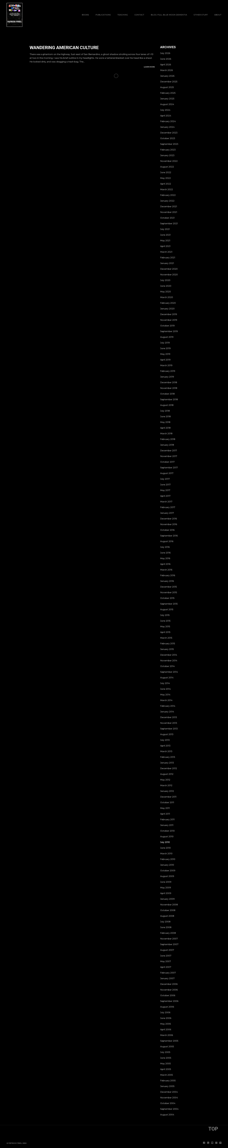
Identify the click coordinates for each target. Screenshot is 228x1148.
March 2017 (166, 501)
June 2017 (165, 484)
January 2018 (167, 445)
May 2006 (165, 1024)
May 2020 (165, 291)
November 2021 (168, 212)
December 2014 (168, 655)
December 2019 (168, 314)
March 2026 (166, 70)
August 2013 (166, 734)
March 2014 (166, 700)
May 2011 (165, 808)
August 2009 (167, 876)
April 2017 (165, 496)
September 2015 (169, 604)
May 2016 (165, 558)
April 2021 (165, 246)
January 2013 (167, 763)
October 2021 (167, 218)
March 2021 (166, 252)
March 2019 (166, 365)
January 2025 (167, 98)
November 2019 (168, 320)
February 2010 (167, 859)
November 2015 (168, 592)
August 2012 (166, 774)
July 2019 (165, 342)
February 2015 (167, 643)
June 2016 (165, 552)
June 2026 (165, 59)
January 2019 (167, 377)
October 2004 (167, 1103)
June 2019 (165, 348)
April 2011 (165, 814)
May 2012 (165, 780)
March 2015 (166, 638)
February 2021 (167, 257)
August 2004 (167, 1114)
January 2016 (167, 581)
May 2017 (165, 490)
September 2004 (169, 1109)
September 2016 (169, 535)
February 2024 (168, 121)
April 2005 (165, 1069)
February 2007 (168, 973)
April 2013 (165, 745)
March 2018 (166, 433)
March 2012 (166, 785)
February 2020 (168, 303)
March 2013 (166, 751)
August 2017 (166, 473)
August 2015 (166, 609)
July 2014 (165, 683)
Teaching (122, 15)
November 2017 (168, 456)
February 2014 (167, 706)
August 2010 (167, 836)
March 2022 (166, 189)
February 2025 (167, 93)
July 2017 (165, 479)
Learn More (149, 67)
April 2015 (165, 632)
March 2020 (166, 297)
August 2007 (167, 950)
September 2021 (169, 223)
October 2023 (167, 138)
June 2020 (165, 286)
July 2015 (165, 615)
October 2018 (167, 394)
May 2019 (165, 354)
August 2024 (167, 104)
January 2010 (167, 865)
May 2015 (165, 626)
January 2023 (167, 155)
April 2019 (165, 360)
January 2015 (167, 649)
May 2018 (165, 422)
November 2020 (169, 274)
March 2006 (166, 1035)
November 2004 (169, 1097)
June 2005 (165, 1058)
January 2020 (167, 308)
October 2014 (167, 666)
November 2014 (168, 660)
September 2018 (169, 399)
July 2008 (165, 921)
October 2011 (167, 802)
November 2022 (169, 161)
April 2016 (165, 564)
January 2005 (167, 1086)
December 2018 (168, 382)
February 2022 (168, 195)
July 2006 (165, 1012)
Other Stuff (201, 15)
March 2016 (166, 570)
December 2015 (168, 587)
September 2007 (169, 944)
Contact (139, 15)
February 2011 (167, 819)
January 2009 (167, 899)
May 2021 (165, 240)
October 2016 (167, 530)
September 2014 (169, 672)
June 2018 (165, 416)
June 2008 (165, 927)
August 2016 (166, 541)
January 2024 (167, 127)
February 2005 (168, 1080)
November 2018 (168, 388)
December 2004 (169, 1092)
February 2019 (167, 371)
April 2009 (165, 893)
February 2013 (167, 757)
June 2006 (165, 1018)
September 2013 (169, 728)
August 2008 (167, 916)
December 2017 (168, 450)
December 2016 (168, 518)
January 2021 (167, 263)
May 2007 (165, 961)
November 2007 (169, 938)
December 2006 (169, 984)
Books (85, 15)
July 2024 (165, 110)
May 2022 (165, 178)
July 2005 (165, 1052)
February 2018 (167, 439)
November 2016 (168, 524)
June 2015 (165, 621)
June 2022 (165, 172)
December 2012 (168, 768)
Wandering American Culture (64, 47)
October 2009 (167, 870)
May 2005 (165, 1063)
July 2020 (165, 280)
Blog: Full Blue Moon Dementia (169, 15)
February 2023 (168, 149)
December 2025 (168, 81)
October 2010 (167, 831)
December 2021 (168, 206)
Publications (103, 15)
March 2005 (166, 1075)
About (217, 15)
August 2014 (167, 677)
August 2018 (167, 405)
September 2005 (169, 1041)
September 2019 (169, 331)
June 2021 (165, 235)
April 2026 (165, 64)
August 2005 (167, 1046)
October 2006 (167, 995)
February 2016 (167, 575)
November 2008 (169, 904)
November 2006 (169, 990)
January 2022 (167, 201)
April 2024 (165, 115)
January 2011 (166, 825)
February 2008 (168, 933)
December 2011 (168, 797)
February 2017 (167, 507)
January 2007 (167, 978)
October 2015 (167, 598)
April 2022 (165, 184)
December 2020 (169, 269)
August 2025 (167, 87)
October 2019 (167, 325)
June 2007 (165, 955)
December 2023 (168, 132)
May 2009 (165, 887)
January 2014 (167, 711)
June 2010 (165, 848)
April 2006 (165, 1029)
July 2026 (165, 53)
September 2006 (169, 1001)
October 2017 (167, 462)
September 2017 (169, 467)
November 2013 (168, 723)
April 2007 (165, 967)
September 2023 (169, 144)
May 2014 (165, 694)
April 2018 (165, 428)
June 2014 (165, 689)
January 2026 (167, 76)
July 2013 (165, 740)
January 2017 (167, 513)
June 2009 (165, 882)
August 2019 (166, 337)
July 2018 (165, 411)
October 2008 (167, 910)
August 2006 (167, 1007)
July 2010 (165, 842)
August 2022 (167, 167)
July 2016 (165, 547)
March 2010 (166, 853)
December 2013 (168, 717)
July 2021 (165, 229)
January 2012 (167, 791)
